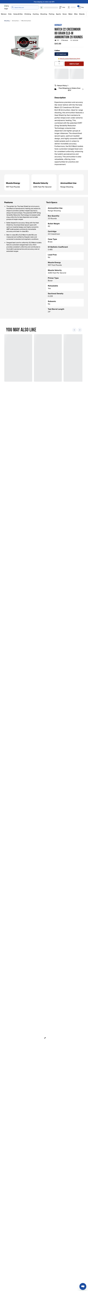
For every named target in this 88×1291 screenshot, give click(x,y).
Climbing (27, 14)
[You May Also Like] (42, 358)
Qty (59, 61)
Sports (58, 14)
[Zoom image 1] (27, 47)
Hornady (58, 25)
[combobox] (25, 7)
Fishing (51, 14)
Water (70, 14)
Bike (76, 14)
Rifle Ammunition (26, 20)
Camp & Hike (18, 14)
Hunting (36, 14)
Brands (82, 14)
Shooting (43, 14)
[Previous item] (74, 330)
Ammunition (15, 20)
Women (4, 14)
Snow (65, 14)
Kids (10, 14)
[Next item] (80, 330)
